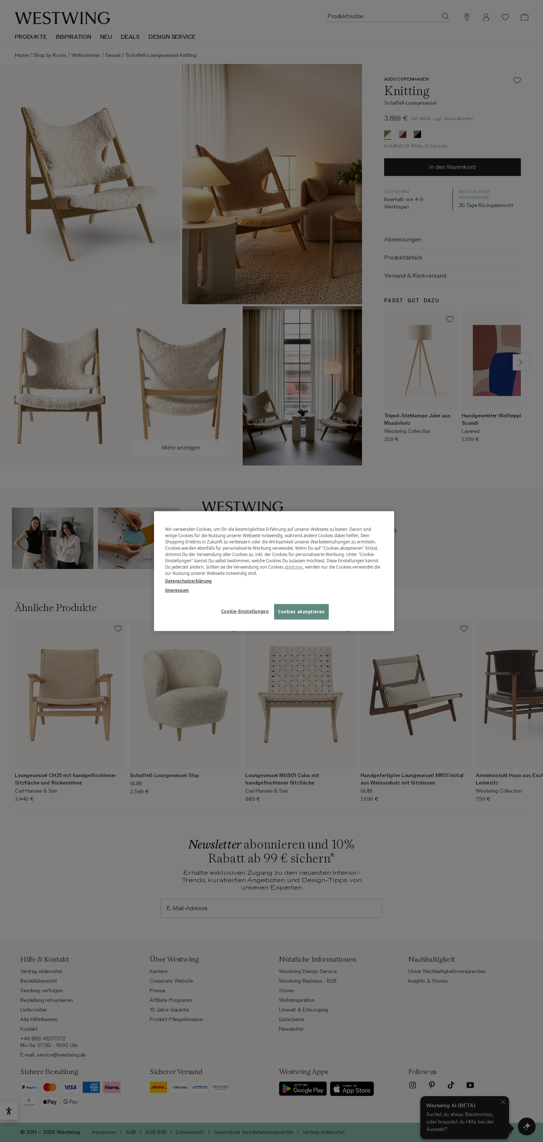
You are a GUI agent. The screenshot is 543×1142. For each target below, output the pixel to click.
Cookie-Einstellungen (245, 611)
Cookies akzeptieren (301, 611)
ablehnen (293, 567)
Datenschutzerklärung (188, 581)
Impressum (177, 590)
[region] (274, 571)
